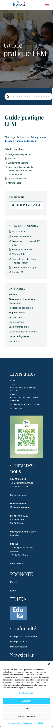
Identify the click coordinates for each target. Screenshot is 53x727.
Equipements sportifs (18, 163)
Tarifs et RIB (18, 254)
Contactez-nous (18, 495)
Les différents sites (19, 327)
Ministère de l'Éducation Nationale (25, 399)
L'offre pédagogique (19, 336)
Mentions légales (18, 646)
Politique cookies (14, 723)
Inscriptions (14, 341)
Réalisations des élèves (21, 308)
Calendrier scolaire (21, 236)
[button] (48, 664)
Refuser (26, 708)
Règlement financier (17, 178)
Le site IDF (17, 272)
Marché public (14, 183)
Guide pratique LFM (22, 249)
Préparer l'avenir (17, 312)
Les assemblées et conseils (23, 331)
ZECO (13, 385)
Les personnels (16, 322)
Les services (15, 317)
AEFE (12, 381)
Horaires (12, 158)
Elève (13, 590)
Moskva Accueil (20, 408)
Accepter (26, 701)
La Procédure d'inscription (25, 267)
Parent (13, 582)
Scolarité (13, 294)
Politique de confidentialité (33, 723)
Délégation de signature (19, 154)
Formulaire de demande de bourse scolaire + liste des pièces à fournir (20, 171)
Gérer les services (26, 693)
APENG (13, 395)
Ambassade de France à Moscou (24, 389)
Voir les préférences (26, 716)
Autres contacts (18, 563)
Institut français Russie (25, 404)
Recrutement (18, 231)
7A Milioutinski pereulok (22, 483)
